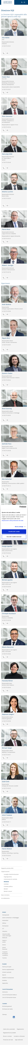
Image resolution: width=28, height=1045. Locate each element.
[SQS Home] (8, 2)
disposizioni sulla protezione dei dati (12, 520)
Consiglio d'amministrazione (11, 874)
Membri (6, 889)
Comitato (6, 884)
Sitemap (4, 1014)
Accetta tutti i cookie (14, 531)
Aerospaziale (5, 915)
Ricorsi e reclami (7, 1036)
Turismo (4, 958)
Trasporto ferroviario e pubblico (5, 953)
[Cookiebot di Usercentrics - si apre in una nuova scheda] (19, 507)
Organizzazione (5, 871)
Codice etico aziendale (9, 1029)
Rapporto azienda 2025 (7, 868)
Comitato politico (8, 886)
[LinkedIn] (14, 1017)
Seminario (5, 992)
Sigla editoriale (19, 1039)
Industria (4, 931)
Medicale (4, 937)
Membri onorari (8, 891)
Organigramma (8, 877)
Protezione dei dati (8, 1039)
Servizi (4, 945)
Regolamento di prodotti (9, 1032)
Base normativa (5, 895)
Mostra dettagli (19, 526)
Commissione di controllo (10, 879)
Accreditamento (5, 898)
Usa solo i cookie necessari (14, 536)
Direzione (6, 881)
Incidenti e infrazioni (19, 1036)
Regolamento (20, 1029)
